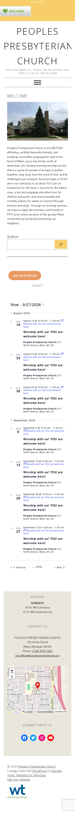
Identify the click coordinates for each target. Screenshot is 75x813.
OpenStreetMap (45, 711)
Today (39, 566)
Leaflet (29, 711)
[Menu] (37, 82)
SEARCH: (13, 237)
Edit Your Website (18, 780)
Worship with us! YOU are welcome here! (43, 334)
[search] (61, 244)
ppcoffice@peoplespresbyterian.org (37, 655)
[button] (37, 685)
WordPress (39, 771)
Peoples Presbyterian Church (39, 46)
